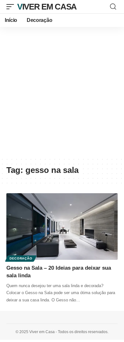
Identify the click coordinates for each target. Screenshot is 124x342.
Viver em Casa (47, 6)
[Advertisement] (62, 92)
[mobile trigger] (11, 6)
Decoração (21, 258)
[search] (113, 7)
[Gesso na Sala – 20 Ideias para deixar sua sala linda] (62, 226)
